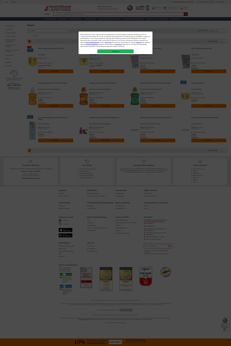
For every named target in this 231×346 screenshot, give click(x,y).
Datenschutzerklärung (92, 42)
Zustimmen (118, 44)
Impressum (108, 42)
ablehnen (139, 42)
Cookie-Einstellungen (92, 44)
